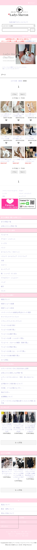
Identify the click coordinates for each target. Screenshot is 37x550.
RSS (23, 535)
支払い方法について (15, 531)
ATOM (26, 535)
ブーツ (17, 68)
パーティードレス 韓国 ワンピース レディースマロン (14, 67)
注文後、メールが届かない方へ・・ (12, 388)
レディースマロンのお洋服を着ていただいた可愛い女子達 (18, 402)
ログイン (10, 36)
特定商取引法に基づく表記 (22, 533)
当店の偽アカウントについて (18, 22)
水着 (3, 196)
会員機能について (7, 396)
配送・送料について (26, 531)
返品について (11, 533)
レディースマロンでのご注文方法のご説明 (14, 368)
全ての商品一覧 (6, 222)
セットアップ (22, 196)
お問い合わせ (4, 526)
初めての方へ (5, 392)
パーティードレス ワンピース (9, 190)
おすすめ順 (14, 81)
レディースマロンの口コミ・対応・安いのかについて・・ (17, 378)
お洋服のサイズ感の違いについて (12, 383)
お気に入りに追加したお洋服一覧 (12, 373)
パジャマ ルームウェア (25, 193)
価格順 (20, 81)
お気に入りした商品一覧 (9, 226)
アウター (21, 190)
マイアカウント (5, 517)
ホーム (7, 531)
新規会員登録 (26, 36)
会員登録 (22, 517)
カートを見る (23, 522)
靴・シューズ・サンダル (9, 68)
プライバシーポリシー (14, 535)
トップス (4, 193)
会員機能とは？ (31, 41)
